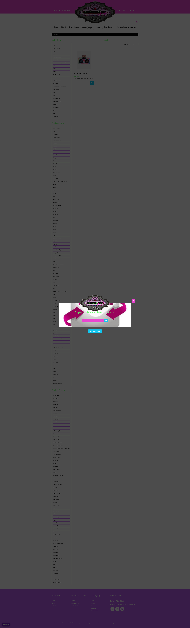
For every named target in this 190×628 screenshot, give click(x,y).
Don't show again (95, 331)
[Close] (133, 301)
